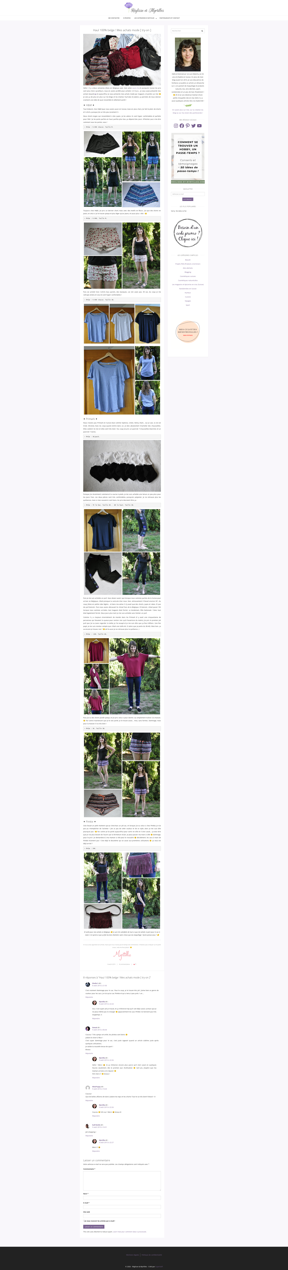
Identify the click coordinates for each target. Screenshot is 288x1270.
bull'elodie (96, 1125)
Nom (85, 1194)
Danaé (94, 1027)
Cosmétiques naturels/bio (188, 280)
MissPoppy (96, 1087)
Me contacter (113, 18)
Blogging (188, 272)
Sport (188, 305)
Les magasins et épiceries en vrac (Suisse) (188, 284)
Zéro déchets (188, 268)
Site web (86, 1212)
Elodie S (95, 983)
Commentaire (89, 1169)
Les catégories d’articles (144, 18)
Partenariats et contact (170, 18)
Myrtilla (102, 1002)
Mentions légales (132, 1255)
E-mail (86, 1203)
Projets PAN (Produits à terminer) (187, 264)
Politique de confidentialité (152, 1255)
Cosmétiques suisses (188, 276)
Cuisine (188, 297)
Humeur (188, 293)
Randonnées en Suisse (187, 289)
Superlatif (159, 1267)
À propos (126, 18)
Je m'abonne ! (188, 199)
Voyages (188, 301)
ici (95, 94)
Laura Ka (135, 88)
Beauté (187, 260)
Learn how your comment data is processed (129, 1232)
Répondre (89, 997)
